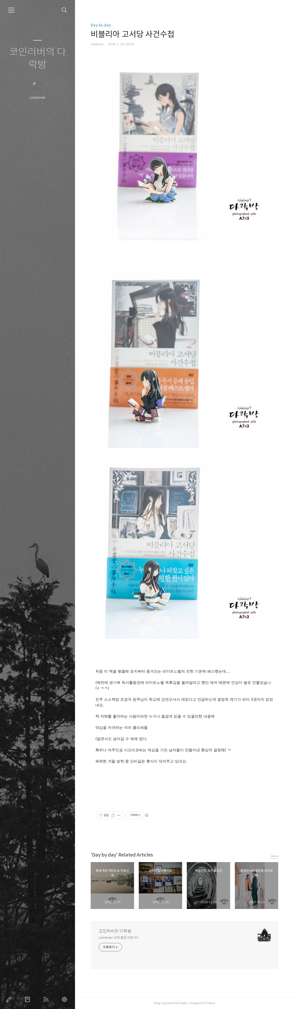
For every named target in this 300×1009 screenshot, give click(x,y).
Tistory (210, 1003)
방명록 (28, 999)
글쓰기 (9, 999)
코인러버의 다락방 (37, 58)
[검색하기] (64, 10)
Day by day (101, 25)
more (274, 856)
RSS (46, 999)
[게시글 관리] (119, 815)
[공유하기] (113, 815)
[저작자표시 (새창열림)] (146, 815)
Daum (184, 1003)
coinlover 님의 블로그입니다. (119, 937)
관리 (65, 999)
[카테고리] (11, 10)
